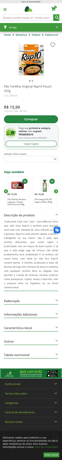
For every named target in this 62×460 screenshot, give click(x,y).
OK (55, 159)
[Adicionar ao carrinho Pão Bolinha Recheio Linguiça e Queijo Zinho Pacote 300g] (25, 181)
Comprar (31, 119)
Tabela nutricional (16, 355)
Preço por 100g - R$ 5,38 (15, 111)
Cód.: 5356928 (10, 95)
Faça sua (23, 128)
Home (7, 34)
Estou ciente (51, 454)
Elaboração (12, 301)
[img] (31, 373)
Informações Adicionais (20, 314)
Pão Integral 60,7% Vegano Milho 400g (43, 200)
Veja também (14, 172)
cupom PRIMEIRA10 (30, 132)
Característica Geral (18, 328)
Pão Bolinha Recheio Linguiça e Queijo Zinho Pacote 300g (16, 202)
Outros (9, 341)
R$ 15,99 (12, 107)
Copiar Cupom (31, 143)
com (29, 131)
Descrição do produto (19, 215)
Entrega (13, 27)
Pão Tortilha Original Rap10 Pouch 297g (28, 88)
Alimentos (21, 34)
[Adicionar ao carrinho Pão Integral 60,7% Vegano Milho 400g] (52, 181)
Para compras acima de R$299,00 (32, 138)
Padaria (36, 34)
